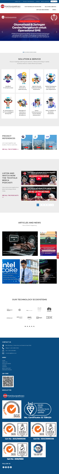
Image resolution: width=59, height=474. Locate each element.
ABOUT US (17, 1)
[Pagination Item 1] (25, 326)
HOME (3, 360)
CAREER (38, 1)
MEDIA (54, 9)
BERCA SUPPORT (45, 1)
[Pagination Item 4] (31, 326)
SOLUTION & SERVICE (50, 6)
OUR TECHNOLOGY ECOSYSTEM (33, 6)
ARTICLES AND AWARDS (42, 9)
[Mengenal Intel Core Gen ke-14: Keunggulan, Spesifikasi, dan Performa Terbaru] (29, 271)
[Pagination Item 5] (33, 326)
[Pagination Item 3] (29, 326)
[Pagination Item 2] (27, 326)
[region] (29, 33)
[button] (29, 32)
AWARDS (4, 366)
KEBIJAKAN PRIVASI (7, 369)
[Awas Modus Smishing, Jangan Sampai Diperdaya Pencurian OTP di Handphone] (48, 271)
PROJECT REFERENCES (28, 1)
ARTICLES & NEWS (6, 363)
